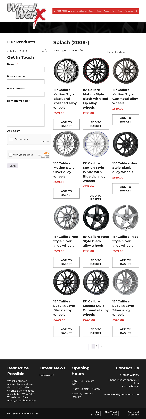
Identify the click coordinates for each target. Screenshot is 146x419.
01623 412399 (130, 375)
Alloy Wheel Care (111, 413)
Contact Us (128, 11)
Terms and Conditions (133, 413)
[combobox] (27, 50)
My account (95, 413)
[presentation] (29, 139)
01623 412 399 (62, 11)
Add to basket (66, 124)
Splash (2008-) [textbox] (26, 51)
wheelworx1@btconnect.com (82, 11)
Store (113, 11)
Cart (120, 11)
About (106, 11)
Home (99, 11)
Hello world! (46, 375)
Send (13, 165)
